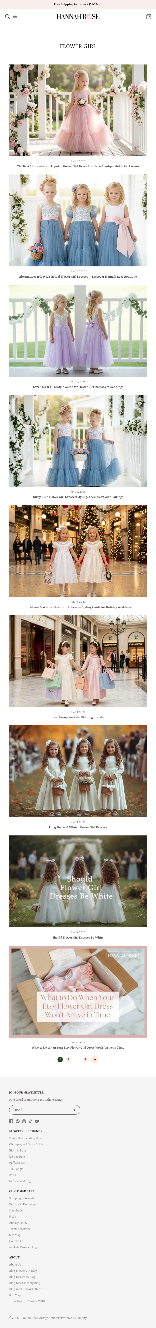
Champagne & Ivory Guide (26, 1144)
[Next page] (95, 1059)
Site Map (15, 1235)
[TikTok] (30, 1121)
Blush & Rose (17, 1150)
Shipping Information (23, 1198)
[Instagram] (24, 1121)
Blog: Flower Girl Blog (23, 1270)
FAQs (12, 1216)
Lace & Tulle (17, 1156)
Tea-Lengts (16, 1169)
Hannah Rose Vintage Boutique (40, 1318)
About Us (15, 1264)
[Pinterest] (18, 1121)
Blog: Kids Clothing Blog (24, 1283)
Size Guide (16, 1210)
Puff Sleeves (17, 1162)
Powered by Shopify (74, 1318)
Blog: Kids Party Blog (22, 1277)
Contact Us (16, 1241)
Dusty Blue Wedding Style (25, 1138)
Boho (12, 1175)
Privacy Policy (18, 1222)
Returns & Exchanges (23, 1204)
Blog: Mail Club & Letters (25, 1289)
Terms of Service (19, 1229)
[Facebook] (11, 1121)
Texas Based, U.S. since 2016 (27, 1301)
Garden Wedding (20, 1181)
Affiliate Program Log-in (24, 1247)
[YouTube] (37, 1121)
